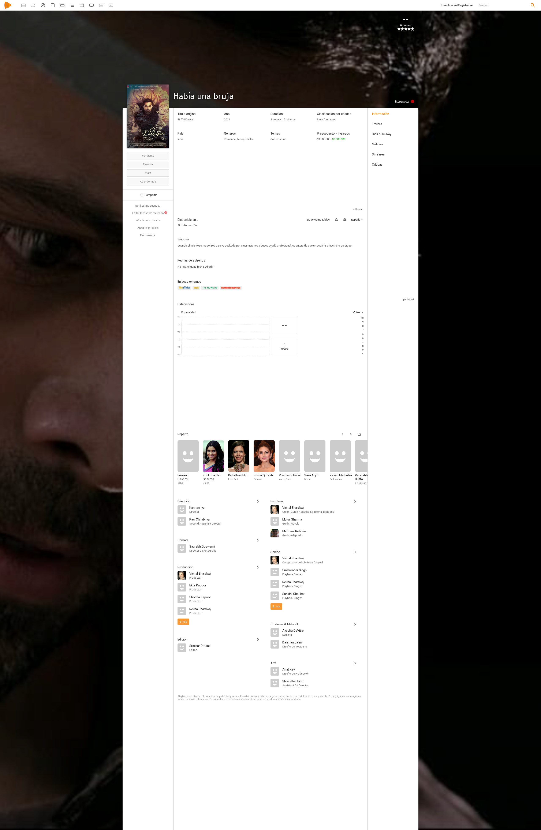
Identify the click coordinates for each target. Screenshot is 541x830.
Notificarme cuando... (148, 205)
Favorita (148, 164)
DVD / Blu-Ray (381, 134)
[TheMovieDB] (210, 290)
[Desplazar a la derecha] (351, 434)
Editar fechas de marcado (149, 213)
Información (380, 114)
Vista (148, 172)
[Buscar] (533, 5)
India (180, 139)
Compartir (150, 194)
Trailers (377, 124)
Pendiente (148, 155)
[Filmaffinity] (185, 290)
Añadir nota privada (148, 220)
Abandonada (148, 181)
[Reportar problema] (336, 219)
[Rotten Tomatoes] (231, 290)
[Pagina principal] (7, 8)
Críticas (377, 164)
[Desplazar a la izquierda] (342, 434)
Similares (378, 154)
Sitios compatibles (318, 219)
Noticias (377, 144)
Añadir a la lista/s (147, 227)
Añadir (209, 266)
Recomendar (148, 235)
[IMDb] (197, 290)
